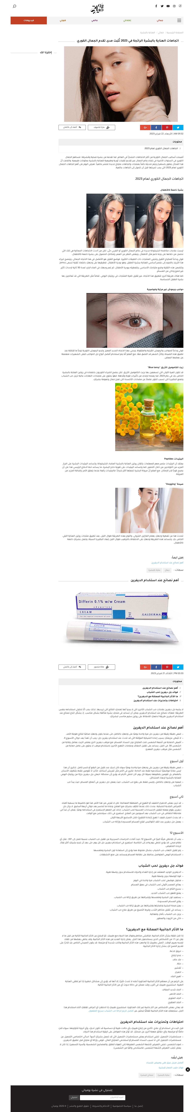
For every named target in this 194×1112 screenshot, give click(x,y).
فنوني (63, 20)
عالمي (94, 20)
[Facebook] (156, 6)
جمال (167, 570)
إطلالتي (127, 20)
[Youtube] (168, 6)
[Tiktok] (180, 6)
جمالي (160, 20)
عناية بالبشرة (154, 570)
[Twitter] (162, 6)
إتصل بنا (138, 1106)
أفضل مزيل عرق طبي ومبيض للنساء (164, 1063)
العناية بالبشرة (147, 33)
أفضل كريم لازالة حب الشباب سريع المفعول (111, 1011)
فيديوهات (28, 20)
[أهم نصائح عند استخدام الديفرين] (121, 624)
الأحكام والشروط (100, 1106)
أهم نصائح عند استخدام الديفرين (167, 563)
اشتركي (74, 1098)
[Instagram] (174, 6)
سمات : (178, 570)
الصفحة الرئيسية (175, 33)
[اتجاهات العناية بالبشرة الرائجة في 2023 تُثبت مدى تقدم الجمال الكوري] (121, 84)
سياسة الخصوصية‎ (122, 1106)
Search (14, 6)
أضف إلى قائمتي (70, 127)
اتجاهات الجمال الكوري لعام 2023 (161, 149)
